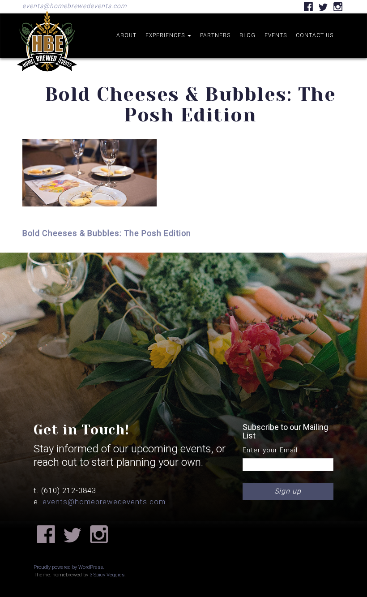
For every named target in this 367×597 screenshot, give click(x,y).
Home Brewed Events (47, 78)
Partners (215, 35)
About (126, 35)
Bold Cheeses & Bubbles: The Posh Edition (106, 233)
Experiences (166, 35)
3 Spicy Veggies (107, 575)
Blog (247, 35)
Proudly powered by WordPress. (69, 567)
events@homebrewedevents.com (74, 5)
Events (276, 35)
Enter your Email (270, 450)
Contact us (314, 35)
